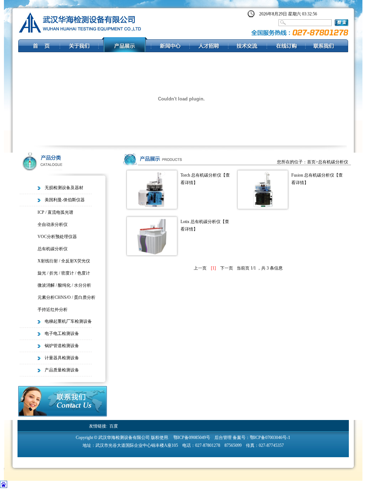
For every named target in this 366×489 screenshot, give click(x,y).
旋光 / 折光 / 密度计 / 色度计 (64, 273)
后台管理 (223, 437)
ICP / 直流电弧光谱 (55, 212)
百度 (113, 426)
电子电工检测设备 (62, 333)
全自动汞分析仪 (53, 224)
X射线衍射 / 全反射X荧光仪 (64, 260)
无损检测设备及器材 (64, 187)
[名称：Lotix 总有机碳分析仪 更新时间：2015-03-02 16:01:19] (152, 253)
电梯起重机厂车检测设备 (68, 321)
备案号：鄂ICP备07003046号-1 (261, 437)
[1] (213, 268)
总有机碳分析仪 (53, 248)
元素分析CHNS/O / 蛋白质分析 (66, 297)
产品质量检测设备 (62, 369)
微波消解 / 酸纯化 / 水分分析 (64, 285)
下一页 (226, 268)
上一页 (200, 268)
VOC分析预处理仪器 (57, 236)
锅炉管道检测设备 (62, 345)
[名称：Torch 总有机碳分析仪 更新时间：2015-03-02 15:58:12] (152, 207)
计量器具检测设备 (62, 357)
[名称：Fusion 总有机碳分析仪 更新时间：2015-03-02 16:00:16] (263, 207)
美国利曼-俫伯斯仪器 (65, 199)
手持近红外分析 (53, 309)
